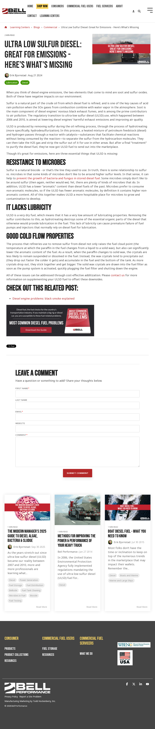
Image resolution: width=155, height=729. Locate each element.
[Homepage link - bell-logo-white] (27, 691)
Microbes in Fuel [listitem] (17, 595)
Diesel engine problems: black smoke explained (43, 298)
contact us (118, 275)
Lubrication (11, 82)
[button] (127, 684)
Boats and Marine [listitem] (129, 575)
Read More (41, 607)
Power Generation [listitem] (29, 580)
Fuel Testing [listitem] (15, 600)
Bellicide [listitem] (13, 590)
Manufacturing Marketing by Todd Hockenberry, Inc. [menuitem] (30, 701)
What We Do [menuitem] (86, 654)
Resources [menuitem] (10, 661)
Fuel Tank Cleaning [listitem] (31, 590)
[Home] (6, 27)
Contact (32, 16)
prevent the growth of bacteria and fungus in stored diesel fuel (58, 178)
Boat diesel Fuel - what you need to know (127, 534)
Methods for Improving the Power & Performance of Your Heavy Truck (77, 541)
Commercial (50, 27)
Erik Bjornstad (18, 75)
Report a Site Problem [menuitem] (30, 696)
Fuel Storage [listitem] (15, 585)
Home (30, 6)
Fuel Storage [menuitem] (49, 649)
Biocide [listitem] (33, 595)
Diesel (25, 82)
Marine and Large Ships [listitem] (121, 580)
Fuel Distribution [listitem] (34, 585)
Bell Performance (68, 551)
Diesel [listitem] (12, 580)
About (119, 6)
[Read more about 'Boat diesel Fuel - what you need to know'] (127, 507)
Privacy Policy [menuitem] (11, 696)
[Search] (139, 11)
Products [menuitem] (10, 649)
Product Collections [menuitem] (16, 655)
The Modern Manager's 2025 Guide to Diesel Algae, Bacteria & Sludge (27, 536)
